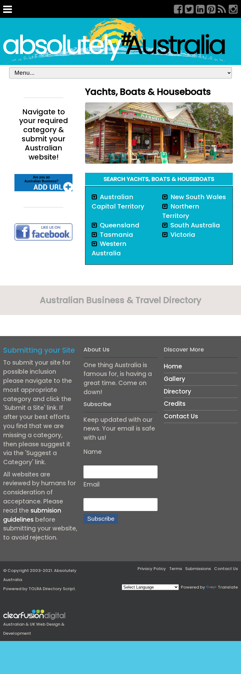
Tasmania (116, 234)
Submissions (198, 569)
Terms (175, 569)
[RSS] (220, 8)
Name (92, 452)
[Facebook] (176, 8)
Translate (228, 587)
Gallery (174, 379)
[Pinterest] (209, 8)
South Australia (195, 225)
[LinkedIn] (198, 8)
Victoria (182, 234)
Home (173, 366)
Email (91, 484)
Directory (177, 391)
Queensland (119, 225)
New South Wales (198, 197)
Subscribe (101, 518)
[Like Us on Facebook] (43, 231)
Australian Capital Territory (118, 202)
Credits (174, 404)
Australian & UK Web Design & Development (34, 628)
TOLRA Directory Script (52, 589)
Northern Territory (180, 211)
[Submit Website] (43, 182)
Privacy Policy (151, 569)
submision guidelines (32, 515)
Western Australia (109, 248)
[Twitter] (187, 8)
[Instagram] (231, 8)
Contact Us (181, 416)
